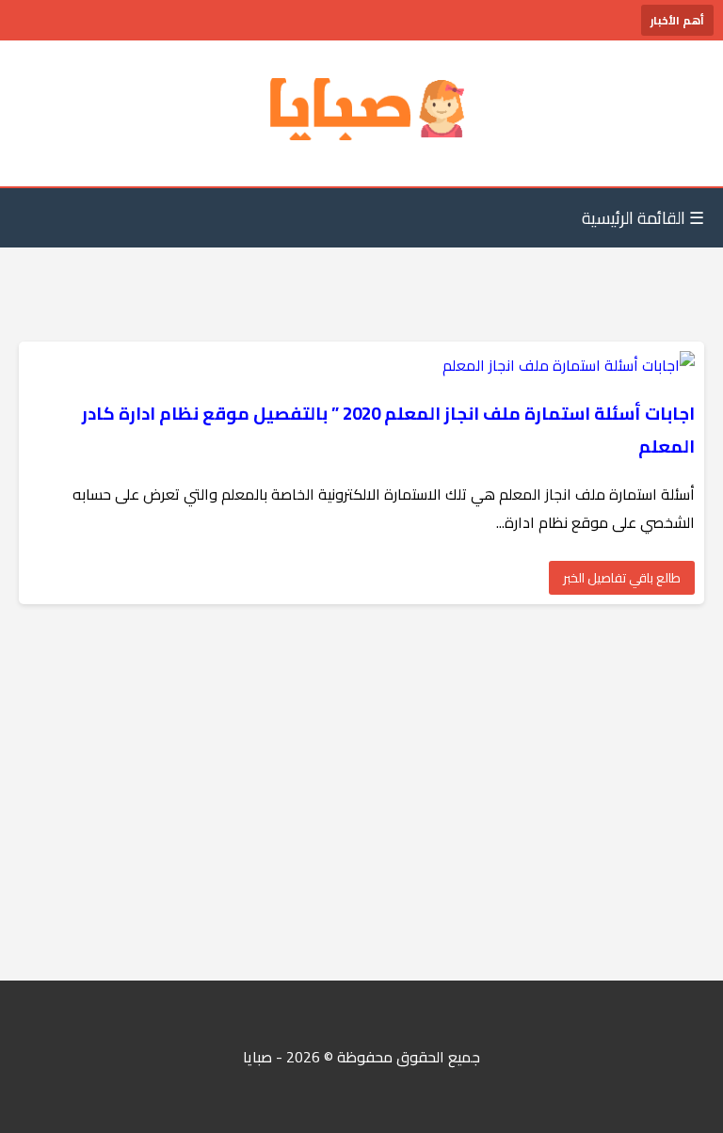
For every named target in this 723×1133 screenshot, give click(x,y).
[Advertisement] (361, 792)
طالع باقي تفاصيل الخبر (622, 578)
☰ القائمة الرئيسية (643, 217)
